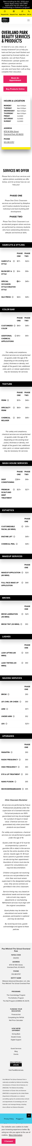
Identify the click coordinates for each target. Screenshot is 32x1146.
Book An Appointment (15, 79)
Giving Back (16, 1034)
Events (16, 1054)
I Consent (8, 1141)
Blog (16, 1051)
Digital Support (16, 1040)
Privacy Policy (9, 1119)
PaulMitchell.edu (17, 1070)
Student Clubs (16, 1037)
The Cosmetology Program (16, 995)
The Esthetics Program (16, 998)
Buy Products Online (15, 89)
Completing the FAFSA (16, 1017)
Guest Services (16, 1048)
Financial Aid (16, 1014)
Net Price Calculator (16, 1020)
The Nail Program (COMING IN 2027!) (16, 1001)
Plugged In (19, 1119)
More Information (15, 1135)
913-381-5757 (9, 142)
